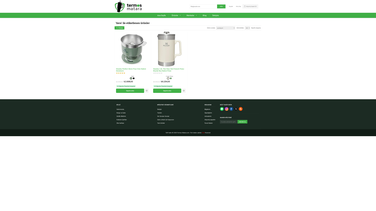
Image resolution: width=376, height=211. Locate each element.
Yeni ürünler (161, 123)
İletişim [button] (215, 15)
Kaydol (231, 6)
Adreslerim (208, 116)
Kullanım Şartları (122, 119)
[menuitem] (161, 15)
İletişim (159, 109)
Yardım (159, 113)
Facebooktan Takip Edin (231, 109)
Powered (206, 132)
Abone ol (242, 122)
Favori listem (209, 123)
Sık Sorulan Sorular (163, 116)
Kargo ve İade (121, 113)
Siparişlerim (208, 113)
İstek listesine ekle (147, 91)
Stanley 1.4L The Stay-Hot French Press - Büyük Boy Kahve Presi (169, 70)
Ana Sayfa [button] (161, 15)
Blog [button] (204, 15)
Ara (221, 6)
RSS (241, 109)
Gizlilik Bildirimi (121, 116)
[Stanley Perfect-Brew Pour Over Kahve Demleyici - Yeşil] (132, 49)
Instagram (226, 109)
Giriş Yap (238, 6)
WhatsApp (222, 109)
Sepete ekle (130, 91)
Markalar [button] (190, 15)
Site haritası (120, 123)
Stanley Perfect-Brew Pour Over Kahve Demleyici (131, 70)
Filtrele (120, 28)
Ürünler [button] (175, 15)
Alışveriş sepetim (210, 119)
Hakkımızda (120, 109)
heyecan (236, 109)
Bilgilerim (207, 109)
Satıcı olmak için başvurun (165, 119)
